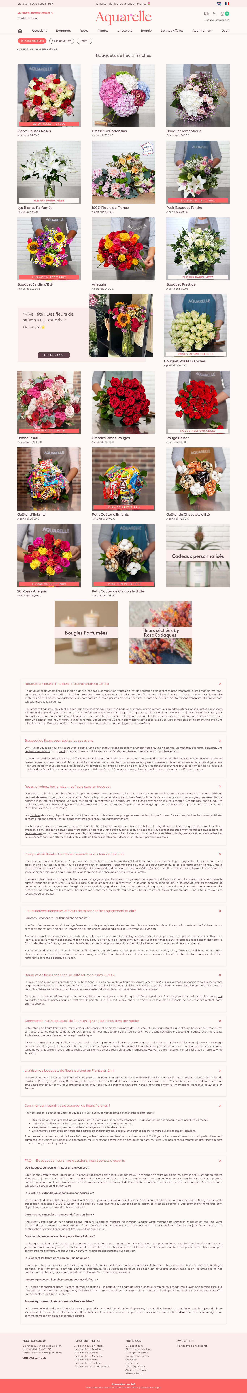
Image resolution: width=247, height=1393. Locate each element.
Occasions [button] (39, 30)
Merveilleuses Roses (34, 131)
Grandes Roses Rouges (111, 438)
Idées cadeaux (133, 1373)
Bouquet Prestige (181, 284)
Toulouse (85, 1081)
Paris (41, 1081)
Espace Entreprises (217, 19)
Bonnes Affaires (172, 30)
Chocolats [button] (125, 30)
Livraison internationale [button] (34, 12)
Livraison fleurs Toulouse (88, 1363)
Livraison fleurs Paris (86, 1359)
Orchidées (131, 1363)
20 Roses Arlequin (32, 591)
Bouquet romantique (184, 131)
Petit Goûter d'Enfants (110, 515)
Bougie (146, 30)
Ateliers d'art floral (136, 1369)
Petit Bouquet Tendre (184, 208)
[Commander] (123, 95)
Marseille (59, 1081)
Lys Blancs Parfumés (34, 208)
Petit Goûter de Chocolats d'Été (118, 591)
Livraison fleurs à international (92, 1366)
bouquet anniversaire (183, 762)
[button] (213, 13)
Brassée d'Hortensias (109, 131)
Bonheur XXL (28, 438)
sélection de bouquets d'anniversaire (48, 1185)
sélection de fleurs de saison (130, 1268)
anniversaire (147, 747)
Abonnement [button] (203, 30)
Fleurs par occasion (136, 1352)
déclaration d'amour (37, 751)
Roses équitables (135, 1366)
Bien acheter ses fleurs (138, 1349)
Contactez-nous (28, 18)
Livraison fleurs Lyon (86, 1352)
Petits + (85, 40)
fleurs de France (116, 939)
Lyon (49, 1081)
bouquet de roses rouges (41, 797)
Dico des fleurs (134, 1345)
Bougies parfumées (137, 1356)
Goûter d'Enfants (31, 515)
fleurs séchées (33, 833)
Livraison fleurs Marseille (88, 1356)
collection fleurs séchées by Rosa (60, 1308)
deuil (62, 751)
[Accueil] (20, 31)
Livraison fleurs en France (89, 1345)
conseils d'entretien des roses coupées (198, 1139)
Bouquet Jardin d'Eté (35, 284)
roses (139, 793)
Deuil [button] (225, 30)
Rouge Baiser (177, 438)
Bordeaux (72, 1081)
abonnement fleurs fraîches (138, 1046)
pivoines (35, 815)
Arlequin (99, 284)
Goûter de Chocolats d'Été (188, 515)
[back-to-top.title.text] (242, 1357)
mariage (185, 747)
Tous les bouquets (32, 40)
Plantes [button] (102, 30)
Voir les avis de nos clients (192, 1345)
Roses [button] (84, 30)
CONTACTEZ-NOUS (34, 1357)
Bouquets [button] (63, 30)
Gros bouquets (61, 40)
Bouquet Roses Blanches (185, 361)
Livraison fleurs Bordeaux (89, 1349)
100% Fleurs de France (110, 208)
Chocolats (131, 1359)
